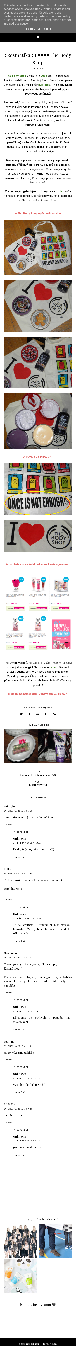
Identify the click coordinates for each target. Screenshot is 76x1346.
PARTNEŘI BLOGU (50, 1343)
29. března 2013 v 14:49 (27, 1011)
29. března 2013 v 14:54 (18, 1046)
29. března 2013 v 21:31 (27, 1078)
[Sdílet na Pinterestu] (37, 714)
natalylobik (11, 806)
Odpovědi (22, 832)
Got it (48, 29)
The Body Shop (44, 707)
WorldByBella (13, 888)
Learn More (33, 29)
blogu (29, 977)
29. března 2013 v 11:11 (18, 811)
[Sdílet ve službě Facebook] (29, 714)
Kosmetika (29, 707)
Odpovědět (11, 824)
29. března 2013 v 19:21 (18, 1109)
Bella (7, 869)
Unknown (19, 838)
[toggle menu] (38, 37)
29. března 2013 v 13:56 (27, 843)
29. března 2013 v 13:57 (18, 958)
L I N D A (10, 1104)
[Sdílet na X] (21, 714)
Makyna (9, 1041)
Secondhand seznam (29, 1343)
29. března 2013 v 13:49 (18, 873)
